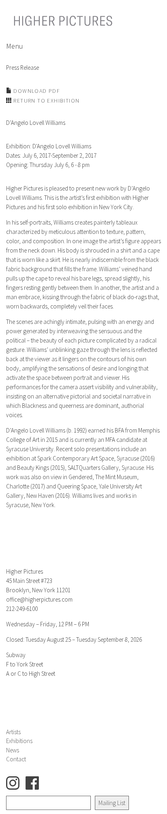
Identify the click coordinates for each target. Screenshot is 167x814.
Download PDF (36, 90)
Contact (16, 759)
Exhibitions (19, 741)
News (12, 750)
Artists (13, 732)
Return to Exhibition (45, 100)
